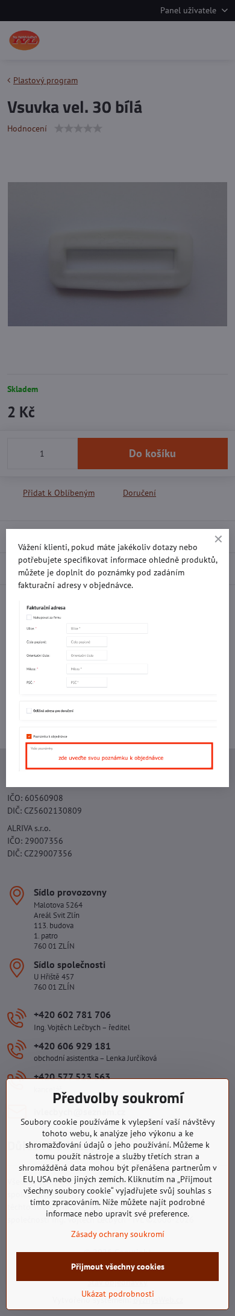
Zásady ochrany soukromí (117, 1234)
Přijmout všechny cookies (117, 1266)
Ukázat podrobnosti (117, 1293)
